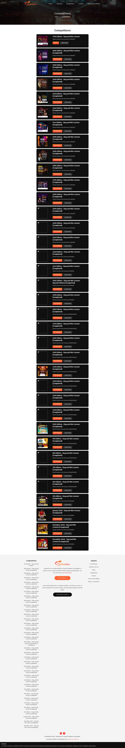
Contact (81, 3)
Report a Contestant (93, 581)
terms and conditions (73, 739)
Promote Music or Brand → (62, 594)
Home (56, 16)
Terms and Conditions (93, 3)
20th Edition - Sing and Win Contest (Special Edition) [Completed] (31, 643)
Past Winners (93, 564)
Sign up (56, 42)
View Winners (57, 59)
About (50, 3)
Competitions (70, 3)
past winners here (67, 572)
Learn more (64, 42)
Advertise (59, 3)
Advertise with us (94, 567)
